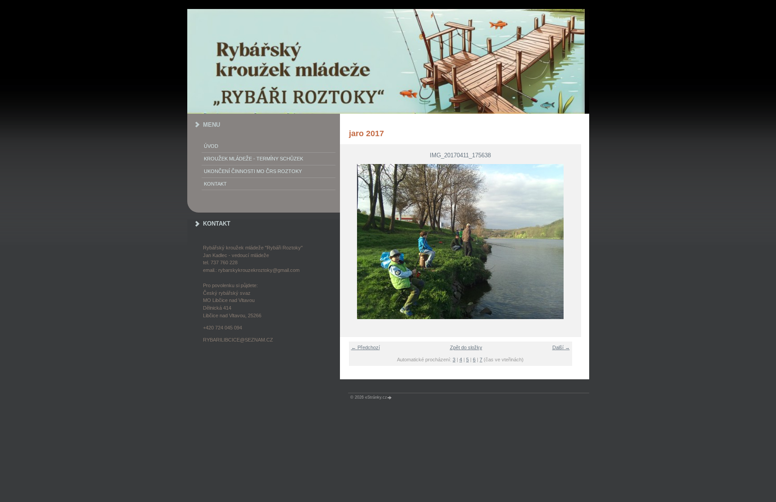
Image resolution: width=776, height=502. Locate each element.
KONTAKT (215, 184)
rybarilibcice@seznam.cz (238, 339)
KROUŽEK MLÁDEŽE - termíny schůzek (253, 158)
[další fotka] (569, 241)
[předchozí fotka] (352, 241)
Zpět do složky (466, 347)
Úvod (211, 146)
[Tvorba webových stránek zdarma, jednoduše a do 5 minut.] (390, 397)
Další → (561, 347)
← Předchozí (365, 347)
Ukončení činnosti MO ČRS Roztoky (253, 171)
